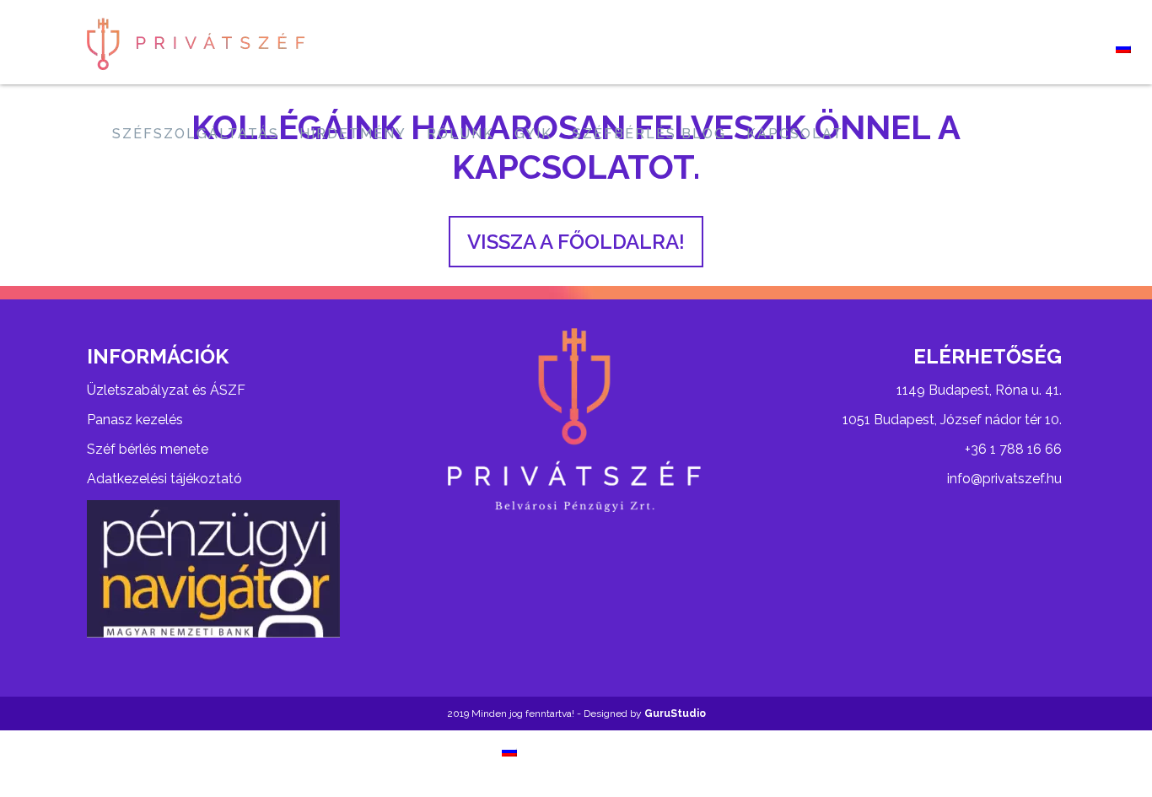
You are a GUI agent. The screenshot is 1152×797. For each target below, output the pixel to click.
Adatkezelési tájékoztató (164, 479)
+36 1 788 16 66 (1013, 449)
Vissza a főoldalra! (576, 241)
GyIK (533, 134)
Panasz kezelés (135, 420)
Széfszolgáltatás (195, 134)
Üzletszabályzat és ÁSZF (166, 390)
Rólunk (460, 134)
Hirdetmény (352, 134)
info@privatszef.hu (1004, 479)
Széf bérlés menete (147, 449)
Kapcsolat (794, 134)
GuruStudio (675, 713)
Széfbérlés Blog (649, 134)
